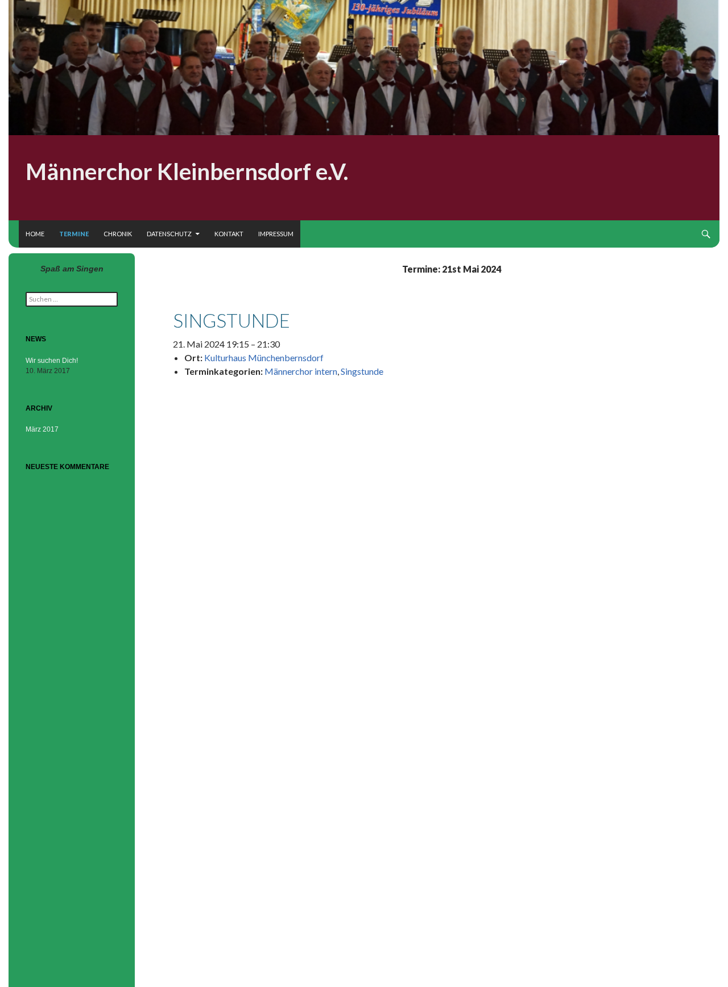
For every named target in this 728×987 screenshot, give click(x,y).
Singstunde (362, 371)
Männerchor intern (300, 371)
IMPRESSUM (275, 233)
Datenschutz (169, 233)
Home (35, 233)
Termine (74, 233)
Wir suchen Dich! (52, 361)
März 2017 (42, 429)
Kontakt (228, 233)
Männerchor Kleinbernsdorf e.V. (187, 171)
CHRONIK (118, 233)
